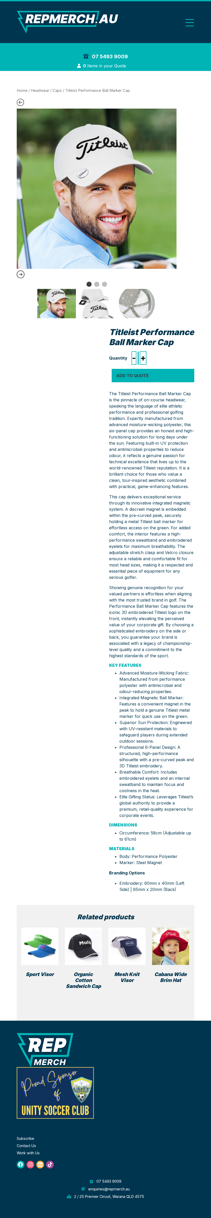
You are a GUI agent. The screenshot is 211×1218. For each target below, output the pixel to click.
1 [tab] (89, 284)
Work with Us (28, 1153)
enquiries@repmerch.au (108, 1189)
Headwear (40, 90)
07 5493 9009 (109, 56)
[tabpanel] (97, 189)
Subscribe (25, 1138)
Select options (85, 995)
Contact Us (26, 1145)
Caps (57, 90)
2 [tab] (96, 284)
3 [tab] (104, 284)
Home (22, 90)
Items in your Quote (105, 65)
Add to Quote (132, 375)
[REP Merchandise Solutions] (45, 1050)
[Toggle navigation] (189, 22)
